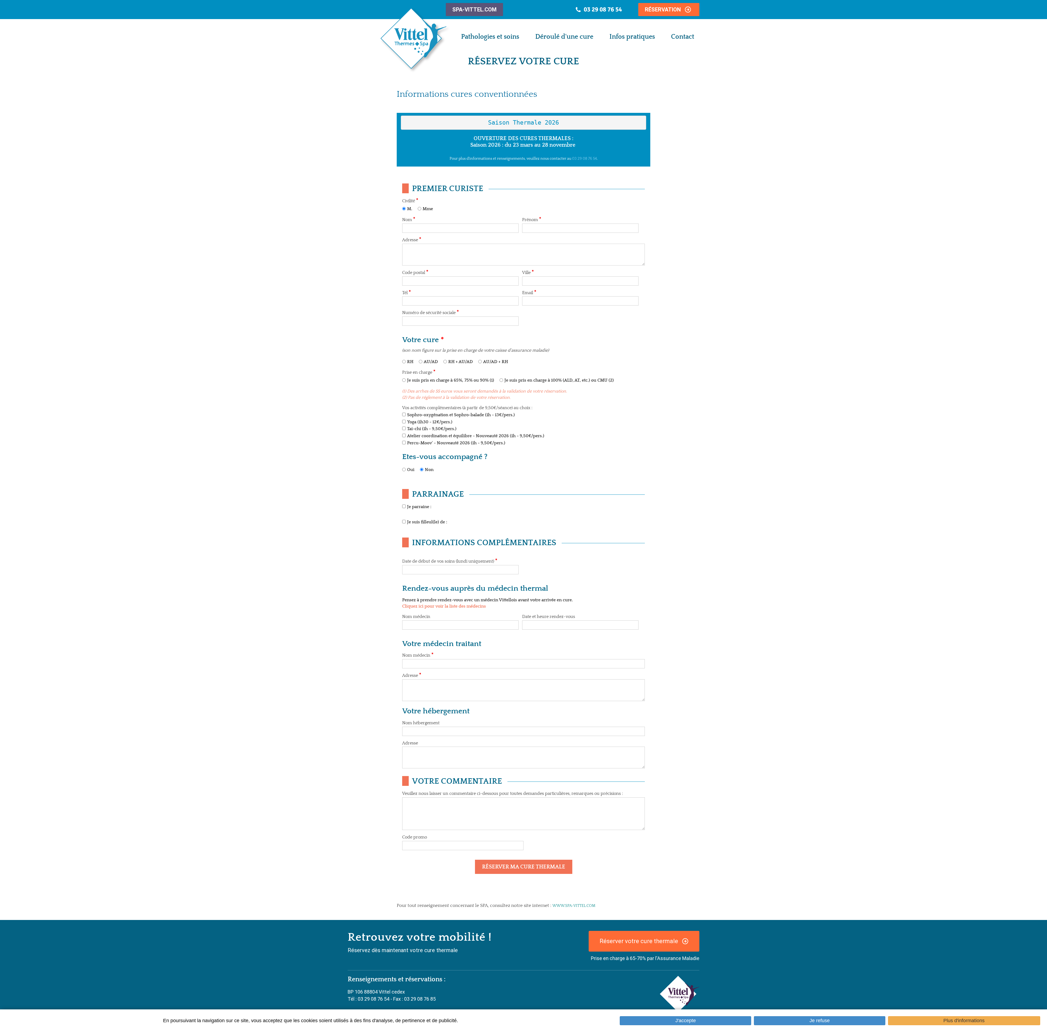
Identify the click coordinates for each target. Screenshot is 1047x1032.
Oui (410, 469)
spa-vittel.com (474, 9)
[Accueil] (415, 40)
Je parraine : (419, 506)
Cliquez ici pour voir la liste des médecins (444, 606)
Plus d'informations (964, 1020)
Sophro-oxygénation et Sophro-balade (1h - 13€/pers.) (461, 414)
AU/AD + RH (495, 361)
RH (410, 361)
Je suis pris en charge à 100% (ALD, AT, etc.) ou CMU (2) (559, 380)
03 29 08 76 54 (584, 158)
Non (429, 469)
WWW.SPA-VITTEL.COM (573, 906)
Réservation (663, 9)
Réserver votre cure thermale (639, 941)
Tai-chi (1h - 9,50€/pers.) (431, 428)
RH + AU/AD (460, 361)
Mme (428, 208)
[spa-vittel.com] (679, 993)
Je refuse (820, 1020)
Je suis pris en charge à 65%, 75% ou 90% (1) (450, 380)
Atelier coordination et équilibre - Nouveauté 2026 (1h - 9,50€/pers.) (475, 435)
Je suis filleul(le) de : (427, 522)
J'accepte (685, 1020)
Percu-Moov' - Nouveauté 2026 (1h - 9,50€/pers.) (456, 442)
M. (409, 208)
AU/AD (431, 361)
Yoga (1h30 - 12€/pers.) (429, 422)
